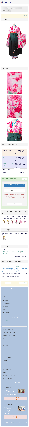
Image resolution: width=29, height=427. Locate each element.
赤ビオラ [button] (8, 283)
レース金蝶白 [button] (23, 283)
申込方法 (24, 179)
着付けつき (6, 157)
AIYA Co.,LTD (15, 422)
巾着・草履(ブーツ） (8, 266)
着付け (17, 266)
